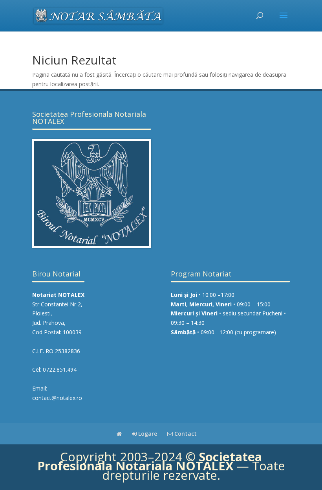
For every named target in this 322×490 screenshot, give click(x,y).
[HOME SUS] (119, 433)
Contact (185, 433)
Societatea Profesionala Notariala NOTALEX (149, 461)
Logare (147, 433)
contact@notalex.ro (57, 398)
